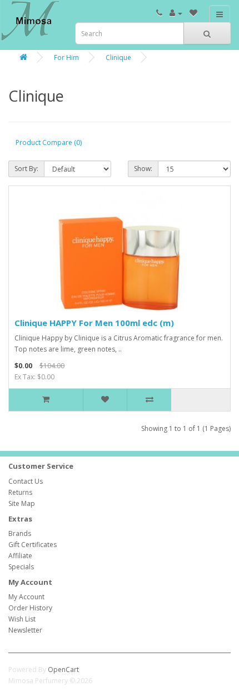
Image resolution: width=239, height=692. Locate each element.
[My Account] (176, 13)
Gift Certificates (32, 544)
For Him (66, 57)
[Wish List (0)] (193, 13)
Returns (20, 492)
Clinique (118, 57)
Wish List (22, 619)
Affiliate (20, 555)
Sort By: (26, 168)
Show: (143, 168)
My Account (26, 596)
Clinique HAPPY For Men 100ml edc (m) (94, 322)
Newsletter (25, 630)
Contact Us (25, 481)
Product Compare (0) (49, 142)
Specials (21, 566)
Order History (30, 608)
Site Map (21, 503)
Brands (19, 533)
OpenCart (63, 669)
